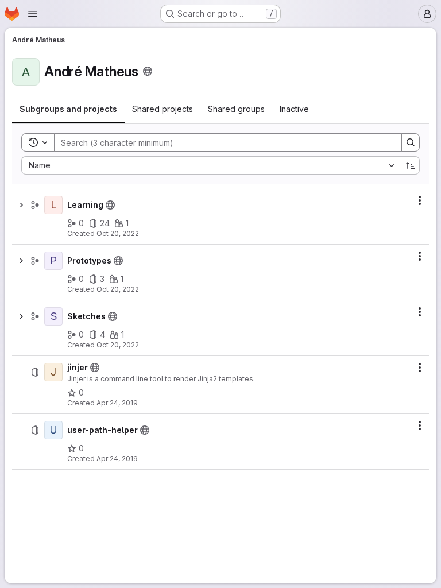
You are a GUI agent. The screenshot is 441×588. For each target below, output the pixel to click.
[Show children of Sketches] (21, 316)
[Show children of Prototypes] (21, 261)
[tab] (68, 109)
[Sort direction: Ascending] (410, 165)
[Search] (410, 142)
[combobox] (211, 165)
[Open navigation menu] (33, 14)
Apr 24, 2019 (117, 403)
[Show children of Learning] (21, 205)
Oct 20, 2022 (117, 233)
